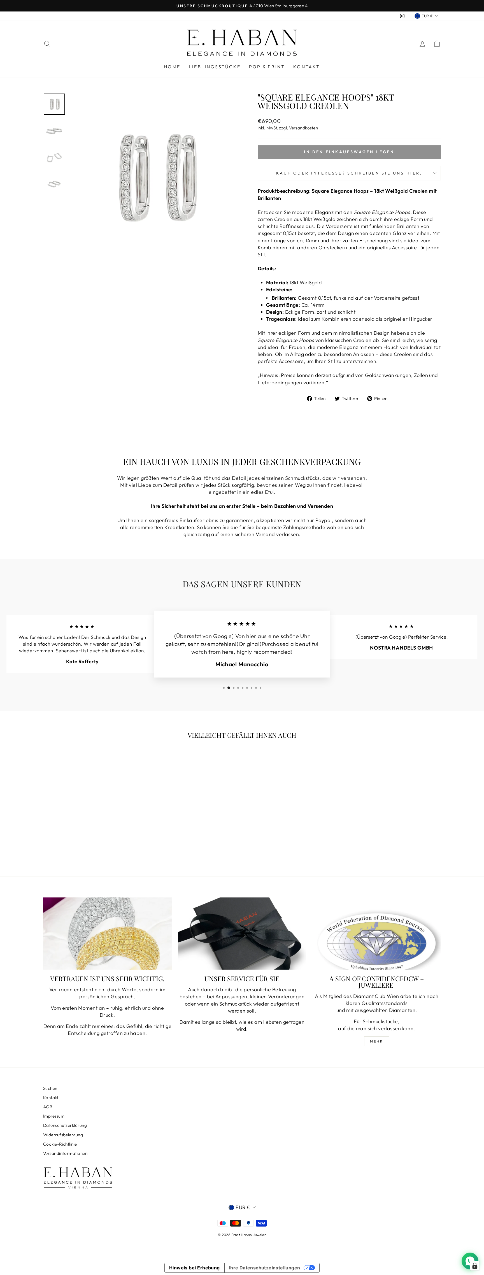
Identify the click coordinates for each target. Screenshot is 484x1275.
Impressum (53, 1116)
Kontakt (306, 66)
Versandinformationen (65, 1153)
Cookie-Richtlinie (60, 1144)
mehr (376, 1041)
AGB (47, 1106)
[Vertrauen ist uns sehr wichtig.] (107, 933)
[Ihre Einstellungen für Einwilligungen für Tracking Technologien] (475, 1266)
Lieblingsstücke (215, 66)
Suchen (50, 1088)
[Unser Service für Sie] (242, 933)
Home (172, 66)
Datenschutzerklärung (65, 1125)
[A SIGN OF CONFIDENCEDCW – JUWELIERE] (376, 933)
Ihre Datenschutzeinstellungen (264, 1268)
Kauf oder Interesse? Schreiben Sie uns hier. (349, 173)
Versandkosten (303, 128)
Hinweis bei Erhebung (194, 1268)
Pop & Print (267, 66)
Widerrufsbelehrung (63, 1134)
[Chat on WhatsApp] (470, 1261)
